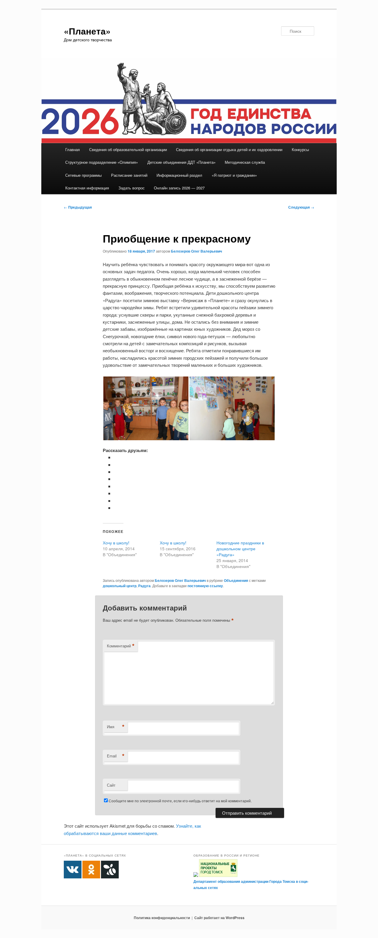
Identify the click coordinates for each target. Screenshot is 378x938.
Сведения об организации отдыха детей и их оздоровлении (229, 149)
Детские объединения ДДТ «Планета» (181, 162)
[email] (116, 500)
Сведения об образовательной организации (128, 149)
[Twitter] (116, 472)
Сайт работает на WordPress (219, 917)
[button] (146, 408)
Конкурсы (300, 149)
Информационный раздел (179, 175)
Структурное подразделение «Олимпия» (101, 162)
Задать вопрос (131, 188)
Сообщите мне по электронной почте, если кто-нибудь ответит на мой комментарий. (180, 800)
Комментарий (121, 646)
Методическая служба (245, 162)
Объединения (236, 580)
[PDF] (116, 508)
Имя (116, 726)
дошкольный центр (119, 585)
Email (116, 756)
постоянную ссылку (205, 585)
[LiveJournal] (116, 479)
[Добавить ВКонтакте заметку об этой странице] (116, 457)
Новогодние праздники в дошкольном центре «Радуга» (240, 548)
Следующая (301, 207)
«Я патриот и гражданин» (234, 175)
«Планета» (87, 30)
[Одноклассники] (116, 464)
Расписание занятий (129, 175)
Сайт (111, 785)
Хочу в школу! (116, 543)
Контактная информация (87, 188)
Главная (72, 149)
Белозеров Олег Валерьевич (196, 251)
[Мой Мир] (116, 493)
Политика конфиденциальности (162, 917)
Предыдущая (78, 207)
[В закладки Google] (116, 486)
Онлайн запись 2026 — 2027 (179, 188)
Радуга (144, 585)
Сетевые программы (83, 175)
